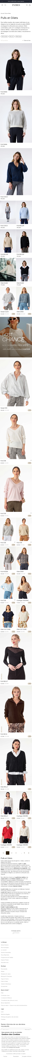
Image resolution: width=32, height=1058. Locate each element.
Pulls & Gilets (4, 981)
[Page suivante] (28, 853)
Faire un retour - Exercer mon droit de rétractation (14, 1005)
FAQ (2, 993)
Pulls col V (11, 36)
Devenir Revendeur (6, 952)
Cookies (3, 1019)
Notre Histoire (4, 945)
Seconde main (4, 962)
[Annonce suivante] (30, 1)
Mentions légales (5, 1014)
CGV (2, 1012)
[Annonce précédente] (2, 1)
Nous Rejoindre (5, 955)
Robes (2, 971)
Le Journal (3, 950)
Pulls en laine (4, 36)
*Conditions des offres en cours (9, 1000)
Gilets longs (18, 36)
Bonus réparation (5, 1003)
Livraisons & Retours (6, 998)
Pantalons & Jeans (5, 974)
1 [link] (7, 853)
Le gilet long (4, 916)
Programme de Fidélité (7, 957)
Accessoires (4, 986)
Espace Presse (5, 960)
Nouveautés (4, 969)
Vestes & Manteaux (6, 984)
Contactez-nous (5, 995)
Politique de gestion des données (9, 1017)
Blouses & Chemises (6, 976)
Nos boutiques (5, 947)
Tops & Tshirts (5, 979)
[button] (2, 5)
